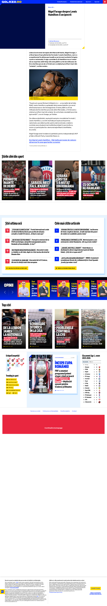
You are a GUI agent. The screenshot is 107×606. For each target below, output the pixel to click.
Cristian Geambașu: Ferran (47, 288)
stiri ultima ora (12, 379)
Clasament (85, 361)
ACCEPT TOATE (95, 588)
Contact (74, 411)
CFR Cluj (10, 387)
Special (97, 2)
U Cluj (86, 383)
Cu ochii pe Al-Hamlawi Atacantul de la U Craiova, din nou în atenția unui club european (93, 180)
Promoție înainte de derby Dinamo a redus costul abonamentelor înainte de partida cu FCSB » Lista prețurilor (14, 180)
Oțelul (86, 386)
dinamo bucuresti (13, 385)
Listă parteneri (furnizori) (55, 592)
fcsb (15, 393)
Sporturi (88, 2)
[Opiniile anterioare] (5, 292)
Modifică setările (65, 411)
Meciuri (91, 361)
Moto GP (50, 7)
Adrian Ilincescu (54, 41)
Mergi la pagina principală (66, 268)
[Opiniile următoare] (12, 292)
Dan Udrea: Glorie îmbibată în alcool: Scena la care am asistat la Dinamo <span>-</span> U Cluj (87, 288)
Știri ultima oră (13, 223)
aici (37, 596)
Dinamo (87, 367)
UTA (86, 400)
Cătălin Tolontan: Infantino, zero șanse (67, 288)
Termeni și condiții (35, 411)
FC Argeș (87, 376)
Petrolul (87, 388)
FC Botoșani (88, 395)
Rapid (86, 372)
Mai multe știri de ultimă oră (17, 268)
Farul (86, 381)
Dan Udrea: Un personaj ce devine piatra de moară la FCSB (27, 288)
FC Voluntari (88, 397)
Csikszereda (88, 402)
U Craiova (87, 374)
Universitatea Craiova (14, 390)
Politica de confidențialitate (50, 411)
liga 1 (9, 393)
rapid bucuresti (12, 382)
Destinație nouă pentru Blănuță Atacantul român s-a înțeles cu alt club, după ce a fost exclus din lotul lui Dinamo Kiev (28, 252)
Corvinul (87, 379)
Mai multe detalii (14, 587)
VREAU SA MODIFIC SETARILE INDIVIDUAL (96, 593)
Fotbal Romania (62, 2)
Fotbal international (76, 2)
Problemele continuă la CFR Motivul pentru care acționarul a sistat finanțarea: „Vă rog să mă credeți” (78, 241)
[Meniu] (105, 2)
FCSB (86, 369)
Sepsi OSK (87, 390)
